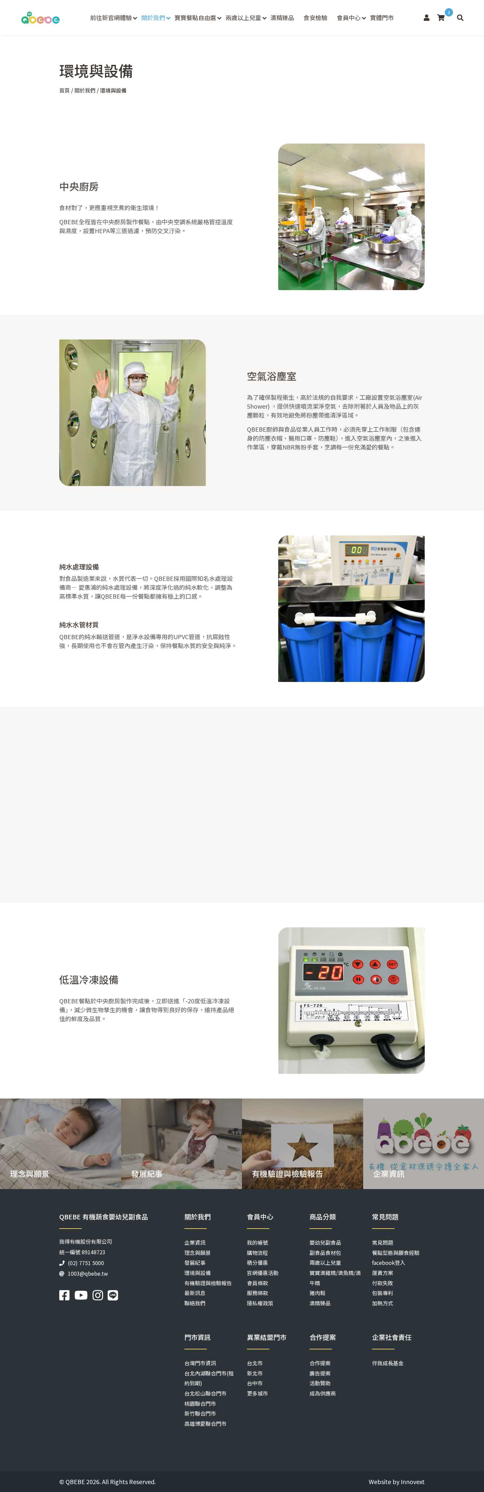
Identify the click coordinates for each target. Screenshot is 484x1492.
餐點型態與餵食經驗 (395, 1253)
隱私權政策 (260, 1303)
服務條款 (257, 1293)
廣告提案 (320, 1373)
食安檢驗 (315, 17)
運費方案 (382, 1273)
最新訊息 (194, 1293)
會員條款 (257, 1283)
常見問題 (382, 1242)
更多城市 (257, 1393)
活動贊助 (320, 1383)
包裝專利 (382, 1293)
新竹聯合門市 (200, 1413)
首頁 (64, 90)
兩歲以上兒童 (243, 17)
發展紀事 (194, 1262)
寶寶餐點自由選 (195, 17)
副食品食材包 (325, 1253)
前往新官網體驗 (111, 17)
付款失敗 (382, 1283)
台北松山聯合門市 (205, 1393)
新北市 (255, 1373)
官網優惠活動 (263, 1273)
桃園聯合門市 (200, 1403)
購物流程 (257, 1253)
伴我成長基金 (388, 1363)
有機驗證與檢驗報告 (208, 1283)
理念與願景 (197, 1253)
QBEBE (75, 1481)
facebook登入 (388, 1262)
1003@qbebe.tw (88, 1273)
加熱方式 (382, 1303)
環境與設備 (197, 1273)
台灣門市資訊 (200, 1363)
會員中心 (349, 17)
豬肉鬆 (317, 1293)
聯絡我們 (194, 1303)
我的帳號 (257, 1242)
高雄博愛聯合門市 (205, 1423)
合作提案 (320, 1363)
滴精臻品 (282, 17)
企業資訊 (194, 1242)
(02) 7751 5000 (86, 1263)
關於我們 (153, 17)
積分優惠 (257, 1262)
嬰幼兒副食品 (325, 1242)
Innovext (413, 1481)
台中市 (255, 1383)
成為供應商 (322, 1393)
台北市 (255, 1363)
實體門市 (382, 17)
